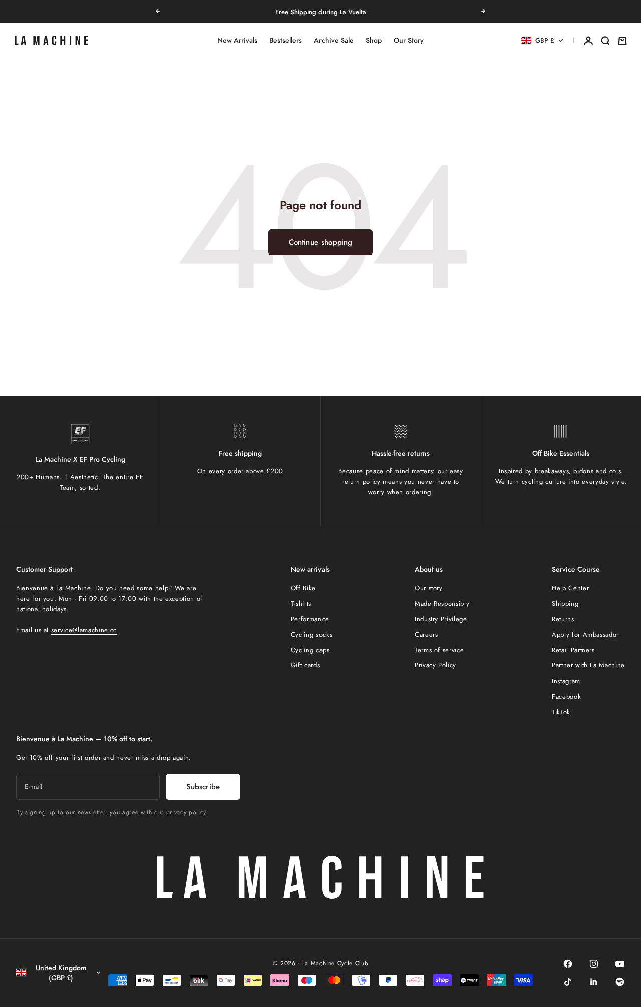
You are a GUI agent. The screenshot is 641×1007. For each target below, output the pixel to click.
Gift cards (305, 665)
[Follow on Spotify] (620, 982)
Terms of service (439, 650)
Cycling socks (311, 634)
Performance (310, 619)
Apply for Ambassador (585, 634)
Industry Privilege (441, 619)
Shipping (565, 603)
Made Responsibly (442, 603)
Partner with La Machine (588, 665)
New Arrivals (237, 41)
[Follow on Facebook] (568, 964)
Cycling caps (310, 650)
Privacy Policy (435, 665)
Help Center (570, 588)
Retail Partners (573, 650)
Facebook (566, 696)
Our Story (409, 41)
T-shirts (301, 603)
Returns (563, 619)
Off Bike (303, 588)
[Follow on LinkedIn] (594, 982)
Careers (426, 634)
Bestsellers (285, 41)
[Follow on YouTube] (620, 964)
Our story (429, 588)
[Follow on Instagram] (594, 964)
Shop (374, 41)
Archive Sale (334, 41)
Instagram (566, 681)
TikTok (561, 712)
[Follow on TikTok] (568, 982)
